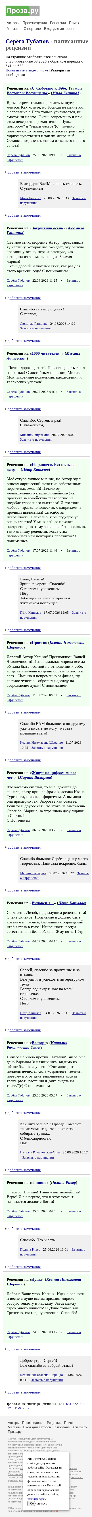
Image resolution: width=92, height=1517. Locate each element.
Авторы (13, 23)
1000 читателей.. (47, 353)
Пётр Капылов (35, 469)
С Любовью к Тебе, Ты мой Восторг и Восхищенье (44, 90)
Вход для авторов (59, 29)
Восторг (39, 1042)
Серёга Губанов (27, 41)
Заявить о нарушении (36, 328)
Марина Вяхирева (35, 777)
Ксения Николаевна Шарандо (41, 742)
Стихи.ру (80, 1427)
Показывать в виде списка (27, 70)
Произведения (35, 23)
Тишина (39, 1182)
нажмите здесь (36, 1498)
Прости (38, 642)
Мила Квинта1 (65, 93)
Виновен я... (43, 903)
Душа (37, 1279)
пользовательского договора (36, 1447)
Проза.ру (15, 1431)
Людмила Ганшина (34, 323)
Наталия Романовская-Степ (37, 1045)
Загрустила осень (47, 228)
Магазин (14, 29)
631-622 (72, 1404)
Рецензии (58, 23)
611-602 (18, 1408)
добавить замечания (24, 172)
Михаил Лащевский (34, 435)
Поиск (74, 23)
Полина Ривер (63, 1182)
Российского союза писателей (37, 1511)
